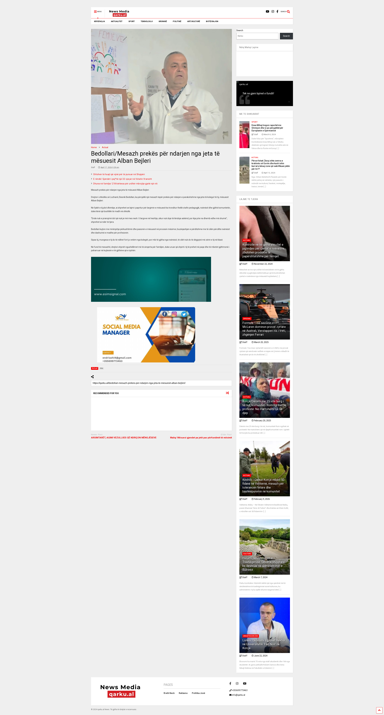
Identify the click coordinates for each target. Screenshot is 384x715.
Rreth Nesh (169, 693)
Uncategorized (250, 636)
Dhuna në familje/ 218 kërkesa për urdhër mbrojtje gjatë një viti (125, 183)
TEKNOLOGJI (147, 21)
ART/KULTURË (193, 21)
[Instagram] (273, 11)
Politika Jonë (198, 693)
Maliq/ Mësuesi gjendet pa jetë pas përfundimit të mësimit (201, 437)
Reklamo (183, 693)
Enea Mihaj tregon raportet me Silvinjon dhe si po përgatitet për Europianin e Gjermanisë (267, 128)
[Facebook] (277, 11)
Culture (247, 554)
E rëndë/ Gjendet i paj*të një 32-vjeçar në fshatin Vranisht (122, 179)
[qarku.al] (117, 16)
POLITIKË (177, 21)
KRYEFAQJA (99, 21)
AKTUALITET (116, 21)
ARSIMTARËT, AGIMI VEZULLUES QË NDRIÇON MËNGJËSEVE (123, 437)
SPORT (131, 21)
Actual (255, 157)
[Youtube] (267, 11)
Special (247, 318)
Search (239, 30)
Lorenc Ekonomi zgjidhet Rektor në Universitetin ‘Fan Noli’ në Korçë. (263, 644)
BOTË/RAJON (212, 21)
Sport (255, 122)
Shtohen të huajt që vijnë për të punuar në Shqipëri (119, 174)
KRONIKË (163, 21)
